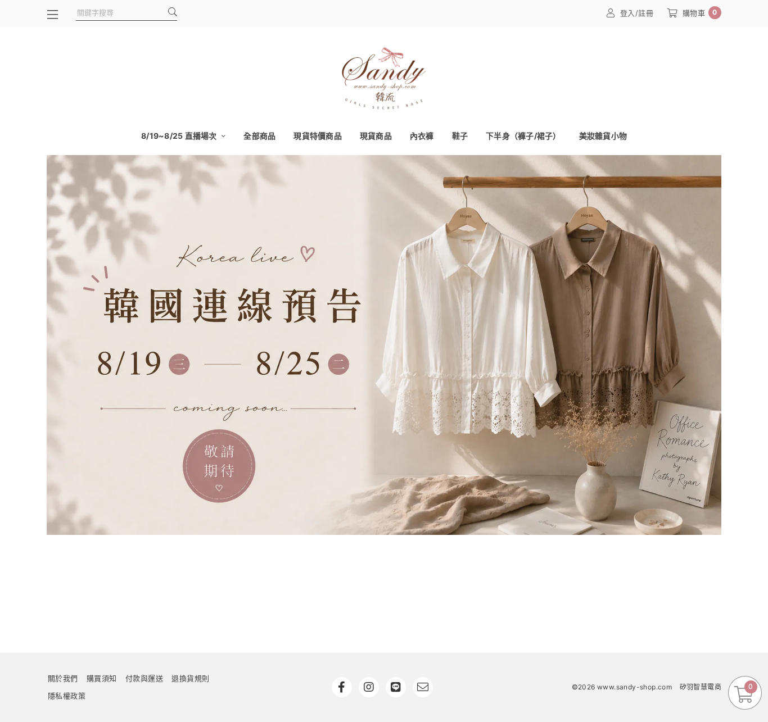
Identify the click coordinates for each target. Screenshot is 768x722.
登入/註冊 (637, 12)
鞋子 (460, 135)
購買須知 (102, 678)
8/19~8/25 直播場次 (180, 135)
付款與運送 (144, 678)
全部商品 (259, 135)
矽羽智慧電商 (700, 687)
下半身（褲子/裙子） (523, 135)
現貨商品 (376, 135)
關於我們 (63, 678)
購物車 (700, 12)
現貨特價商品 (317, 135)
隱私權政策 (67, 695)
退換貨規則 (190, 678)
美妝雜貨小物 (603, 135)
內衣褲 (422, 135)
